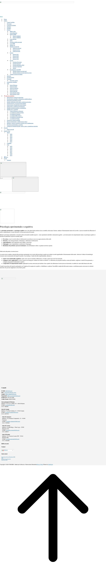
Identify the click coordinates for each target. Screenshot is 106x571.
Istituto (5, 20)
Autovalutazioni (13, 33)
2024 (11, 137)
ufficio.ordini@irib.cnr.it (10, 394)
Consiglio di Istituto (11, 25)
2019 (11, 155)
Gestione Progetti (17, 63)
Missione (9, 76)
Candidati (9, 143)
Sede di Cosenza (13, 89)
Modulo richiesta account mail (20, 71)
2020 (11, 154)
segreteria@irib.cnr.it (10, 405)
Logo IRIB (12, 43)
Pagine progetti (16, 49)
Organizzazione (10, 77)
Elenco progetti (10, 129)
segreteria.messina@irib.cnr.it (12, 439)
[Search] (25, 184)
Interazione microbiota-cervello (14, 100)
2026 (11, 134)
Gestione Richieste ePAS (18, 65)
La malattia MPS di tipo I (15, 115)
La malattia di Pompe (15, 118)
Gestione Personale (17, 62)
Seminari (9, 160)
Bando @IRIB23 (17, 36)
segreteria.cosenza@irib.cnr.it (12, 430)
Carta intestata (13, 39)
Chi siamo (9, 24)
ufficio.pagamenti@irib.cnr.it (13, 396)
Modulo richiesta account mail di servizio (22, 73)
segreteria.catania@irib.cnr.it (11, 412)
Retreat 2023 (16, 57)
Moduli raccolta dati (14, 46)
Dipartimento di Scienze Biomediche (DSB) (8, 456)
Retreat (11, 53)
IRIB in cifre (13, 31)
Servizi (11, 60)
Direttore (9, 27)
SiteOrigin (50, 464)
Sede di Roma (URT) (15, 94)
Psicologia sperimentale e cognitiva (15, 124)
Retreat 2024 (16, 59)
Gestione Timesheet (17, 66)
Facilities (9, 28)
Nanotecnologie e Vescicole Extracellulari (16, 103)
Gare (8, 144)
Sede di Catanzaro (14, 88)
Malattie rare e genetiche (12, 109)
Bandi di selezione (17, 48)
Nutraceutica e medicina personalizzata (16, 106)
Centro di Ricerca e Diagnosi (16, 111)
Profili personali (16, 51)
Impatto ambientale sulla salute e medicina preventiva (19, 102)
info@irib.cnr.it (8, 391)
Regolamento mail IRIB (15, 69)
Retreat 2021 (16, 54)
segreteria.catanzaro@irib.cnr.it (13, 421)
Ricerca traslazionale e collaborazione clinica (17, 121)
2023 (11, 138)
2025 (11, 135)
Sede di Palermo (13, 85)
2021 (11, 141)
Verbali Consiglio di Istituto (16, 74)
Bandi (8, 132)
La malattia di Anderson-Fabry (17, 112)
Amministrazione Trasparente (6, 458)
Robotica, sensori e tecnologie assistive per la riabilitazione (20, 123)
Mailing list (12, 45)
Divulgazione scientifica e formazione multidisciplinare (19, 99)
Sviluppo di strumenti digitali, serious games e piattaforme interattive (22, 126)
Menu (1, 16)
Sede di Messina (13, 91)
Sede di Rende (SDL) (15, 92)
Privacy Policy (40, 464)
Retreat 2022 (16, 56)
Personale (9, 79)
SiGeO (14, 68)
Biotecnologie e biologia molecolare (15, 97)
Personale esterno (14, 80)
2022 (11, 140)
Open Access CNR (4, 459)
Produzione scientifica (12, 82)
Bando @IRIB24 (17, 37)
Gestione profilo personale (16, 42)
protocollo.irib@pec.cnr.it (10, 392)
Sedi (8, 83)
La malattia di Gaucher (15, 114)
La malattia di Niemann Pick (16, 117)
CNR (2, 457)
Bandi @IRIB (13, 34)
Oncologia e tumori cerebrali (13, 120)
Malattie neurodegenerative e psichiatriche (16, 108)
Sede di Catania (13, 86)
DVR (11, 40)
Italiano (6, 450)
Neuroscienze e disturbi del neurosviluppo (16, 105)
